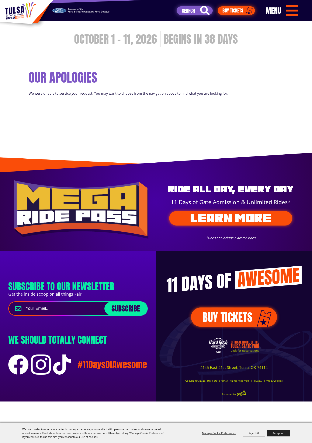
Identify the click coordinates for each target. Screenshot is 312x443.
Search (204, 10)
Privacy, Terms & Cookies (268, 380)
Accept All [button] (278, 433)
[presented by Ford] (81, 10)
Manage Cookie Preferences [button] (219, 433)
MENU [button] (273, 10)
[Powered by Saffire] (241, 393)
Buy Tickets (232, 10)
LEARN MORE (230, 218)
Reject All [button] (254, 433)
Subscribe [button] (125, 308)
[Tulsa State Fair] (20, 10)
